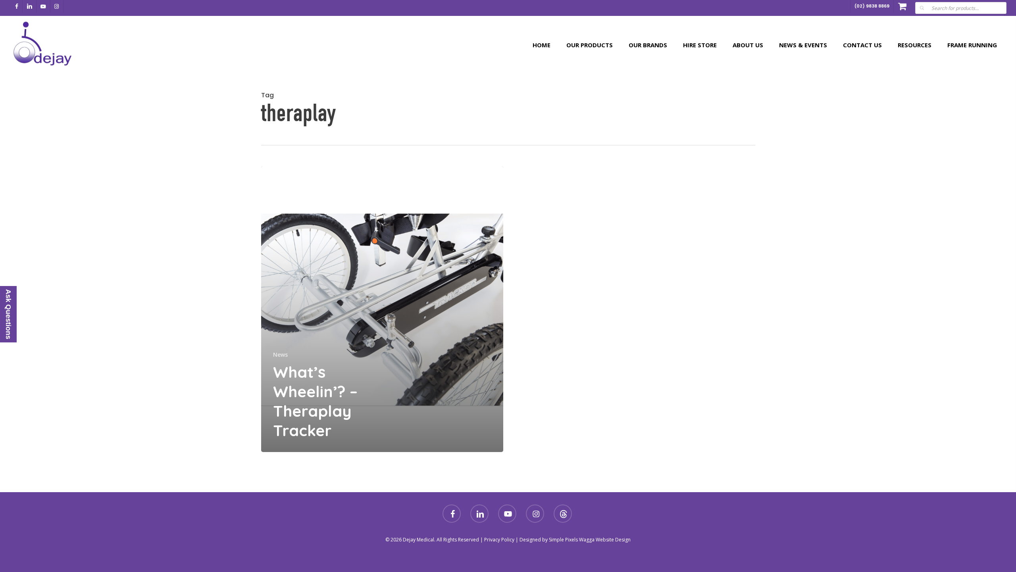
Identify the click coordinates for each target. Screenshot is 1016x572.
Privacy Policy (499, 539)
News (280, 354)
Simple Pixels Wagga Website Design (590, 539)
